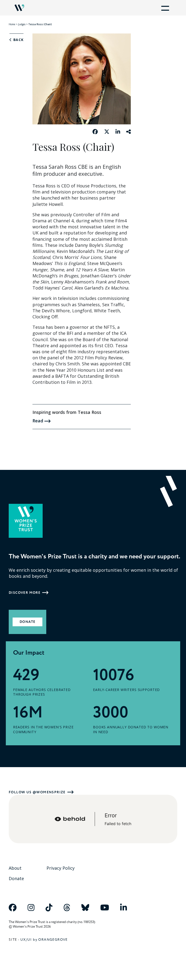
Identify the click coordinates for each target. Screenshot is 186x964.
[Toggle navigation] (164, 8)
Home (12, 24)
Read (38, 421)
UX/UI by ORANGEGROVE (44, 939)
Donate (27, 621)
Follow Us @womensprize (37, 792)
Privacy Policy (60, 868)
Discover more (24, 592)
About (15, 868)
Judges (21, 24)
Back (17, 40)
